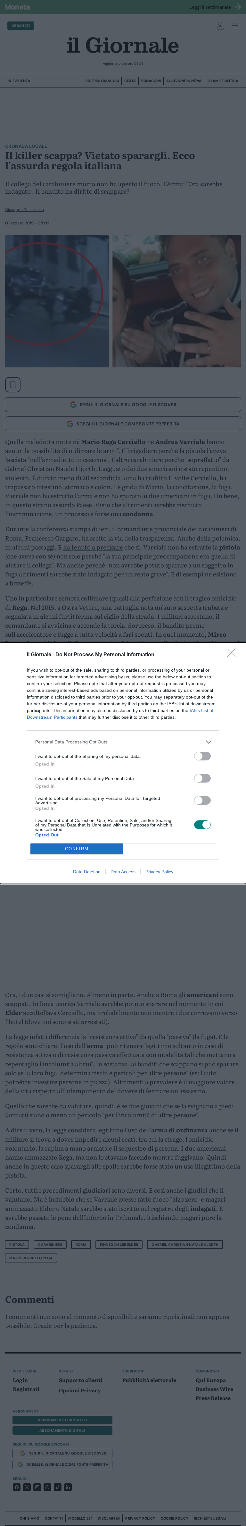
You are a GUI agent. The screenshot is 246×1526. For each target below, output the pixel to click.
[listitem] (123, 742)
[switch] (202, 756)
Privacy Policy (159, 871)
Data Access (123, 871)
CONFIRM (77, 848)
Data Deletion (87, 871)
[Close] (233, 655)
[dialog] (123, 763)
